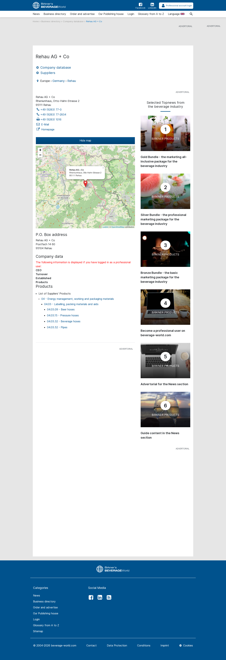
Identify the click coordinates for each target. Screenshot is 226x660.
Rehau (71, 81)
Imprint (164, 645)
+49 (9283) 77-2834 (53, 114)
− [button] (40, 155)
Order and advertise (82, 14)
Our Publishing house (111, 14)
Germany (58, 81)
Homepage (47, 129)
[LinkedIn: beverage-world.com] (99, 597)
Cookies (187, 645)
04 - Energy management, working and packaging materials (77, 298)
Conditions (143, 645)
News (36, 14)
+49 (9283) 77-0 (51, 109)
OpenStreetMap (117, 227)
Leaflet (105, 227)
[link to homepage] (49, 5)
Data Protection (117, 645)
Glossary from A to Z (151, 14)
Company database (73, 21)
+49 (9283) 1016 (50, 119)
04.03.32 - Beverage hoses (63, 321)
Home (36, 21)
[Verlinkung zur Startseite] (113, 568)
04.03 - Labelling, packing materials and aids (71, 304)
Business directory (55, 14)
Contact (91, 645)
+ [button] (40, 150)
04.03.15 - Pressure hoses (63, 315)
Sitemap (38, 631)
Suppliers (47, 73)
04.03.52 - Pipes (57, 327)
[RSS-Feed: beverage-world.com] (108, 597)
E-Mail (44, 124)
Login (131, 14)
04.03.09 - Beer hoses (61, 309)
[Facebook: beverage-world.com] (90, 597)
